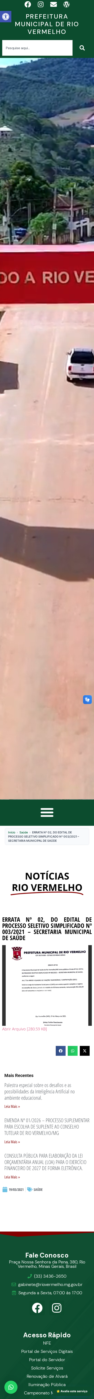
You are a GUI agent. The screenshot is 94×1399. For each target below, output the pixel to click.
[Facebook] (37, 1307)
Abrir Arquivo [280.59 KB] (24, 1028)
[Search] (83, 48)
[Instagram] (56, 1307)
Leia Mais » (12, 1106)
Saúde (23, 832)
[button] (5, 16)
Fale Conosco (47, 1255)
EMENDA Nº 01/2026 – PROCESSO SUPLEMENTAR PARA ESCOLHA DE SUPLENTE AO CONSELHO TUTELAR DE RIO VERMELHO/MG (46, 1126)
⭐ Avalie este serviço (71, 1391)
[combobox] (37, 48)
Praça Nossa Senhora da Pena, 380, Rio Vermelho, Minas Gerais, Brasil (47, 1264)
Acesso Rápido (47, 1335)
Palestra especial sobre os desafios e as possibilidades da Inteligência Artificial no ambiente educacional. (39, 1091)
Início (11, 832)
